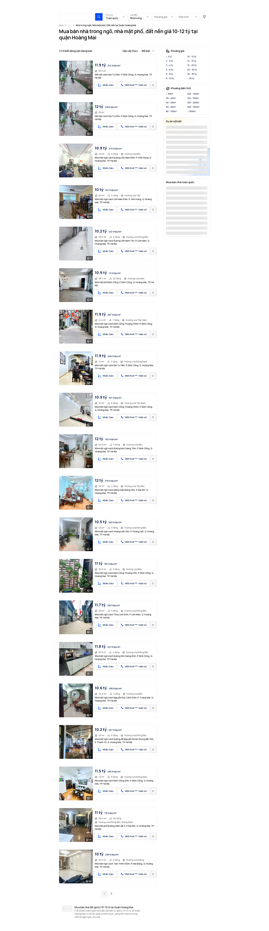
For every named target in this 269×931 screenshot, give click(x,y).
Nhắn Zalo (108, 85)
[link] (106, 25)
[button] (99, 17)
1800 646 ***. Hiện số (136, 85)
